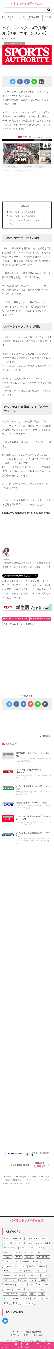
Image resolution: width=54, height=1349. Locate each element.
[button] (48, 10)
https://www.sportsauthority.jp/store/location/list (26, 513)
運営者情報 (36, 1332)
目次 (23, 206)
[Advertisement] (27, 186)
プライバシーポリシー (22, 1335)
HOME (15, 1332)
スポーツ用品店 (10, 624)
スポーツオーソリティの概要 (22, 212)
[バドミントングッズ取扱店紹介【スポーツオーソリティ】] (27, 81)
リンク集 (25, 1332)
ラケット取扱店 (27, 624)
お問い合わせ (39, 1335)
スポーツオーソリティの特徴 (22, 216)
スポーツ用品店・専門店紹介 (16, 619)
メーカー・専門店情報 (41, 619)
